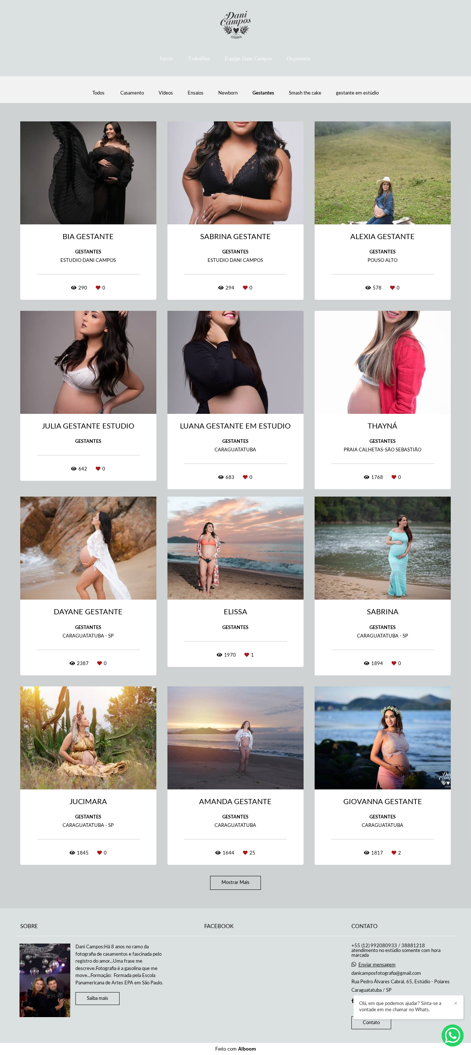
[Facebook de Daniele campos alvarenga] (352, 1001)
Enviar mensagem (377, 965)
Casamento (132, 93)
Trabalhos (199, 58)
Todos (98, 93)
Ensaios (195, 93)
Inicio (166, 58)
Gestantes (263, 93)
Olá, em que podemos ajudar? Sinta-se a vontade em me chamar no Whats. (400, 1006)
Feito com (235, 1049)
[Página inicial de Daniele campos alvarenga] (235, 25)
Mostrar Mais (235, 882)
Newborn (228, 93)
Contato (371, 1022)
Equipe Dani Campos (248, 58)
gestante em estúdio (357, 93)
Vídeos (166, 93)
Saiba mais (97, 998)
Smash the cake (305, 93)
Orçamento (299, 58)
